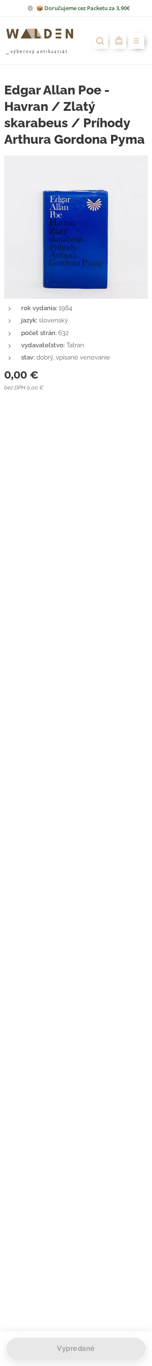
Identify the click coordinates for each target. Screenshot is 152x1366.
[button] (100, 41)
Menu (136, 41)
